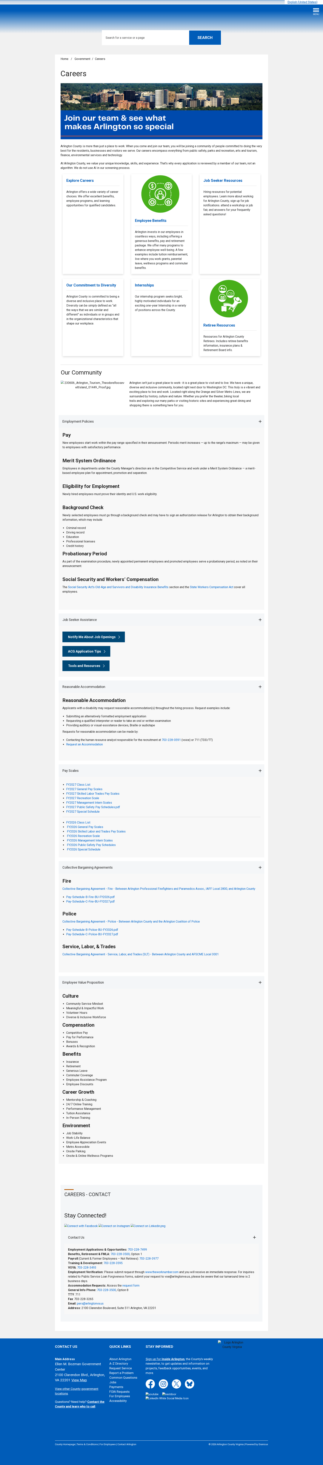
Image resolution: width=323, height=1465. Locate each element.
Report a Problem (121, 1373)
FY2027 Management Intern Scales (89, 802)
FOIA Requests (119, 1391)
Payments (116, 1387)
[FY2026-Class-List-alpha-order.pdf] (66, 827)
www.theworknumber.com (162, 1272)
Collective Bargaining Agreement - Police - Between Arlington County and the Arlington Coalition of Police (131, 921)
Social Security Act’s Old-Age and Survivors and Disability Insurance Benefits (118, 587)
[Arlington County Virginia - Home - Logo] (31, 13)
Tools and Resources (84, 666)
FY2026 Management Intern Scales (90, 840)
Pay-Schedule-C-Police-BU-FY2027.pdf (92, 934)
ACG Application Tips (84, 651)
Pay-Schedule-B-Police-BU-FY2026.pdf (92, 930)
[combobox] (304, 2)
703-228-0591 (171, 740)
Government (82, 59)
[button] (161, 421)
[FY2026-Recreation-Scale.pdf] (66, 840)
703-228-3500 (120, 1254)
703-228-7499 (137, 1249)
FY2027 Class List (78, 784)
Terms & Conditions (87, 1444)
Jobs (112, 1382)
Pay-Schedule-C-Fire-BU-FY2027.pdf (90, 901)
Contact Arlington (126, 1444)
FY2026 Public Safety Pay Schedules (91, 845)
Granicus (263, 1444)
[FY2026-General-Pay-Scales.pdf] (66, 831)
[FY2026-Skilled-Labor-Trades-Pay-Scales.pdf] (66, 836)
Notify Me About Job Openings (92, 637)
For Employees (119, 1396)
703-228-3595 (113, 1263)
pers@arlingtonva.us (90, 1303)
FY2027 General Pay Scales (84, 789)
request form (130, 1285)
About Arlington (120, 1359)
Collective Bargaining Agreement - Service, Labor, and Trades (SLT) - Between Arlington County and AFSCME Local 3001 (140, 954)
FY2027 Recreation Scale (82, 798)
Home (64, 59)
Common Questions (123, 1377)
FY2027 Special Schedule (83, 811)
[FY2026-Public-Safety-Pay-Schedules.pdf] (66, 849)
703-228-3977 (149, 1258)
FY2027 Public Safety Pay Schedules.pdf (93, 807)
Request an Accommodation (84, 744)
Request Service (120, 1368)
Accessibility (118, 1401)
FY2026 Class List (78, 822)
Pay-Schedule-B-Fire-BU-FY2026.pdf (90, 897)
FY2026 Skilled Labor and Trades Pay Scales (96, 831)
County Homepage (65, 1444)
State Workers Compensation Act (211, 587)
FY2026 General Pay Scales (85, 827)
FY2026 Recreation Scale (83, 836)
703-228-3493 (86, 1267)
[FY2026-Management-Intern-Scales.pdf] (66, 845)
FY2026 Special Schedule (83, 849)
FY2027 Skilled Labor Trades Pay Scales (92, 793)
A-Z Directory (118, 1363)
